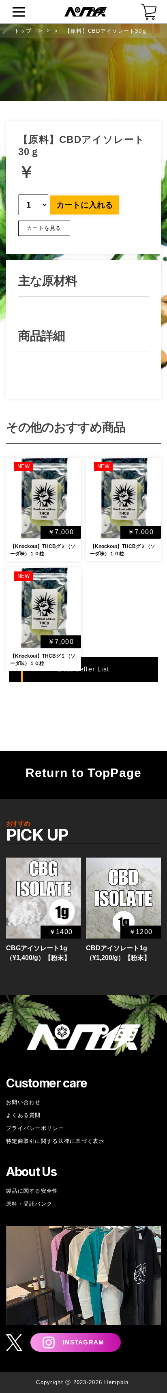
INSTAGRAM (84, 1342)
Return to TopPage (84, 772)
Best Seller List (83, 669)
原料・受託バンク (29, 1204)
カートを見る (44, 228)
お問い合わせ (23, 1102)
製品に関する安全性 (32, 1191)
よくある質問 (23, 1115)
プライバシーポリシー (35, 1128)
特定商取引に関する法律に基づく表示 (55, 1141)
